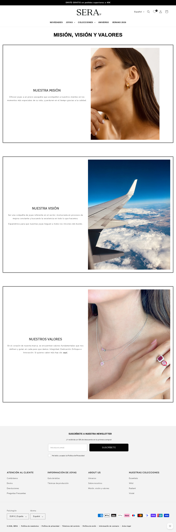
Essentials (133, 478)
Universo (92, 478)
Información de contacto (109, 526)
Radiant (132, 488)
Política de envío (89, 526)
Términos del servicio (71, 526)
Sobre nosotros (95, 483)
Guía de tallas (54, 478)
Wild (131, 483)
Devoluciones (13, 488)
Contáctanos (12, 478)
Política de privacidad (50, 526)
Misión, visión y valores (98, 488)
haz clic (61, 352)
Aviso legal (126, 526)
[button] (70, 22)
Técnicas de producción (58, 483)
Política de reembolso (30, 526)
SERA (15, 526)
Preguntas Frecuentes (16, 493)
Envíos (10, 483)
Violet (131, 493)
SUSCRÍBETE (109, 447)
